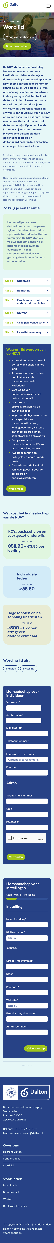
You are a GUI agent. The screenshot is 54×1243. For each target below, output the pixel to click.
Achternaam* (14, 715)
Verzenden (16, 857)
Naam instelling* (16, 919)
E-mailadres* (14, 728)
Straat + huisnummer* (20, 796)
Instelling (28, 669)
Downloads (10, 1185)
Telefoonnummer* (17, 741)
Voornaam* (13, 702)
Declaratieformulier (15, 1206)
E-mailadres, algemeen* (21, 1013)
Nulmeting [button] (17, 291)
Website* (12, 1000)
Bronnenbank (11, 1192)
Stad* (9, 809)
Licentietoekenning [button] (23, 332)
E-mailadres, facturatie (20, 754)
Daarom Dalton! (12, 1152)
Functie (11, 767)
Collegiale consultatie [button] (25, 323)
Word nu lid (16, 489)
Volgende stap (36, 1048)
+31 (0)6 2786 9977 (25, 1129)
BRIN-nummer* (15, 932)
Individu (11, 669)
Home (4, 21)
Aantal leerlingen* (17, 1027)
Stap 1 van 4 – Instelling (20, 895)
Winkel (7, 1199)
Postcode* (12, 822)
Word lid (8, 1165)
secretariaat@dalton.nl (28, 1133)
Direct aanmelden (17, 46)
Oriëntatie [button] (17, 281)
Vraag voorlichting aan (20, 37)
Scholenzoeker (12, 1159)
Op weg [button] (16, 313)
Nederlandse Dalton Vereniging (27, 6)
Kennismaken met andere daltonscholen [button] (25, 302)
